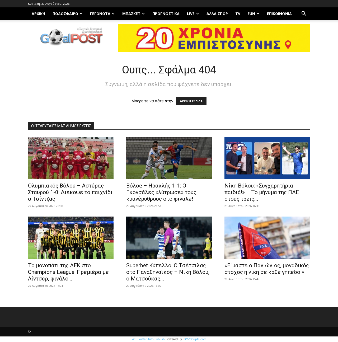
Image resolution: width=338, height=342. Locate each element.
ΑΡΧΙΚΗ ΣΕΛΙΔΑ (191, 101)
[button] (303, 14)
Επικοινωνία (279, 13)
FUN (251, 13)
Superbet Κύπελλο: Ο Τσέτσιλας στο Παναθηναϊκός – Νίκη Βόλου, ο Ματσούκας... (167, 272)
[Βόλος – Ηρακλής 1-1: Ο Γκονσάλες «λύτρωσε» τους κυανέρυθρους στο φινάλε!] (169, 158)
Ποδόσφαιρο (65, 13)
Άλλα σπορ (217, 13)
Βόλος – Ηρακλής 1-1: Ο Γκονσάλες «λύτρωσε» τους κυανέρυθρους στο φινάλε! (161, 192)
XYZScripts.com (195, 339)
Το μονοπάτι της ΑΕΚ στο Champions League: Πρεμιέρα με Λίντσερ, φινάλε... (68, 272)
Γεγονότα (100, 13)
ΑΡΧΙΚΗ (38, 13)
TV (237, 13)
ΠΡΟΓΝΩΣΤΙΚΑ (166, 13)
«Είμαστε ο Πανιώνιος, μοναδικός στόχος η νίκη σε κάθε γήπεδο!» (266, 268)
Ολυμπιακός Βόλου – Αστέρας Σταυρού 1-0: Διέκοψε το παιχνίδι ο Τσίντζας (70, 192)
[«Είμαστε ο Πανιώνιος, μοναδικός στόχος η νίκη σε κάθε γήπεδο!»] (267, 238)
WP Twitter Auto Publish (148, 339)
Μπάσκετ (131, 13)
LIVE (191, 13)
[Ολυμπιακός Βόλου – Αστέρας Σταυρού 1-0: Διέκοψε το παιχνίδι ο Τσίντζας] (71, 158)
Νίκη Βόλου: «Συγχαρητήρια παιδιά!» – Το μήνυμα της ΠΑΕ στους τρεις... (261, 192)
